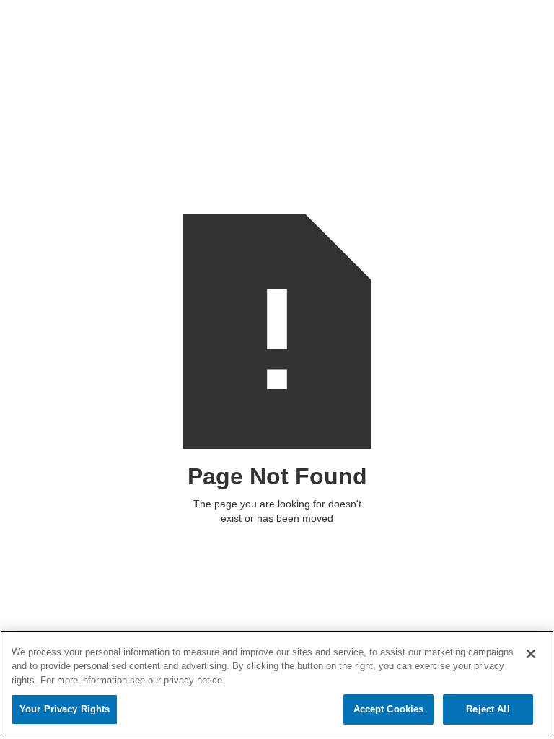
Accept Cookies (388, 709)
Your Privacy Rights (64, 709)
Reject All (487, 709)
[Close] (531, 654)
